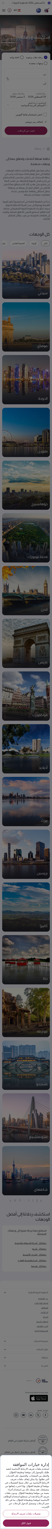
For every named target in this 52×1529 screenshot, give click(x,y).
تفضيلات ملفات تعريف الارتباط (26, 1513)
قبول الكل (26, 1523)
